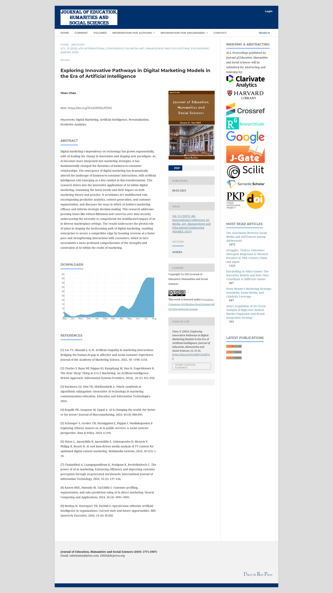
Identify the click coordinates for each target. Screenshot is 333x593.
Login (268, 11)
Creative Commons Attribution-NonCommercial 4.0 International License (191, 304)
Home (65, 44)
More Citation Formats (185, 366)
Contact (220, 32)
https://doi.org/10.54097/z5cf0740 (90, 108)
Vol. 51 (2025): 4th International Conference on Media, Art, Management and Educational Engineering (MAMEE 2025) (135, 50)
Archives (77, 44)
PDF (176, 168)
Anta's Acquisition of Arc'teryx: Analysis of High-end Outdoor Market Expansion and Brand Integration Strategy (246, 311)
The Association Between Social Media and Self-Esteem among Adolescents (246, 236)
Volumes (100, 32)
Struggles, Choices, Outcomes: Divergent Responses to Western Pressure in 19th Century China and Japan (247, 256)
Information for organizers (183, 32)
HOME (65, 32)
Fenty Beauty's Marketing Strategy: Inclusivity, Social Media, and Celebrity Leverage (249, 292)
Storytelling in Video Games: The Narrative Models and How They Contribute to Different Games (247, 275)
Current (81, 32)
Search (264, 32)
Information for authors (132, 32)
